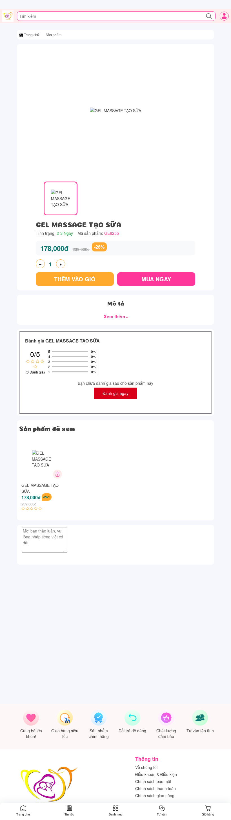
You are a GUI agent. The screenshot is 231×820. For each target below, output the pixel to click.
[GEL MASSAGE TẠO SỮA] (42, 459)
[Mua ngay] (57, 474)
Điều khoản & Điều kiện (156, 774)
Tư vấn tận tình (200, 730)
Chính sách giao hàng (154, 795)
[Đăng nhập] (224, 16)
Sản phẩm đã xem (47, 428)
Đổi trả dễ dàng (132, 730)
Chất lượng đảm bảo (166, 733)
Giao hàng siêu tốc (64, 733)
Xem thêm (115, 316)
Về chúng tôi (146, 767)
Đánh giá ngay (115, 393)
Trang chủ (32, 34)
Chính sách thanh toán (155, 788)
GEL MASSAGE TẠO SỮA (40, 488)
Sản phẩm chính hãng (99, 733)
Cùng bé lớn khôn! (31, 733)
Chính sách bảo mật (153, 781)
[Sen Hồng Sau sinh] (8, 16)
